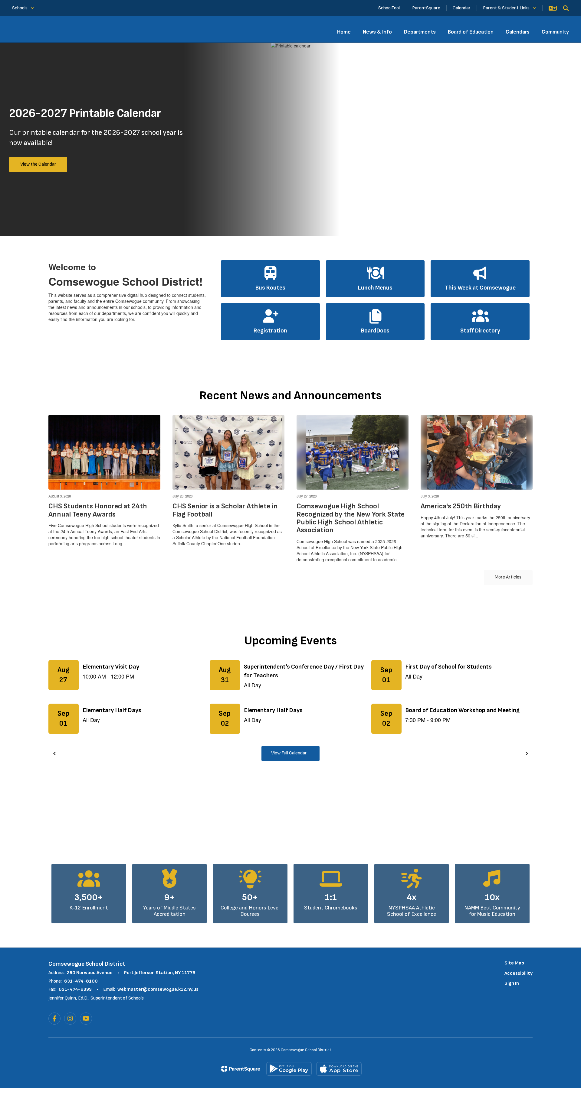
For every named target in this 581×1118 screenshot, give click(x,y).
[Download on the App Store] (339, 1069)
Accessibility (518, 973)
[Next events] (526, 753)
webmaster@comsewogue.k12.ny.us (158, 989)
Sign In (511, 983)
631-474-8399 (75, 989)
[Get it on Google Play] (289, 1069)
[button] (23, 8)
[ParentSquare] (241, 1068)
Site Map (514, 963)
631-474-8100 (81, 981)
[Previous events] (54, 753)
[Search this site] (566, 8)
